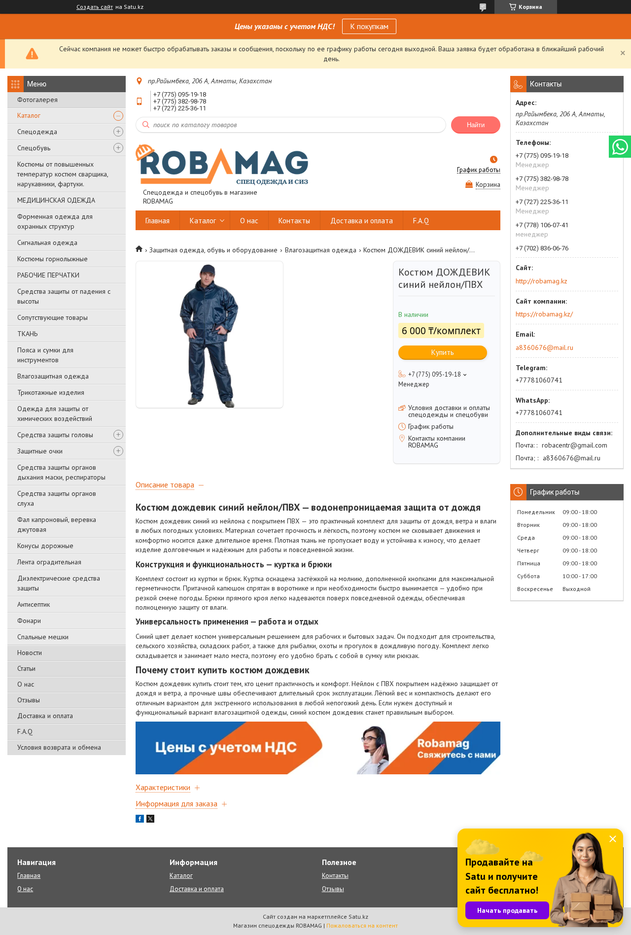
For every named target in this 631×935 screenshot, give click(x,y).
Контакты (294, 220)
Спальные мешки (43, 636)
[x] (150, 820)
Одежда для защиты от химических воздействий (54, 413)
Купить (442, 352)
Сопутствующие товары (52, 317)
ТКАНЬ (27, 333)
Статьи (26, 668)
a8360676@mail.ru (544, 347)
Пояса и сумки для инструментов (45, 355)
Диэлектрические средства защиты (58, 583)
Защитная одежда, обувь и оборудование (213, 249)
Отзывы (28, 699)
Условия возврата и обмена (59, 747)
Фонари (29, 620)
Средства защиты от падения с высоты (63, 296)
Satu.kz (358, 916)
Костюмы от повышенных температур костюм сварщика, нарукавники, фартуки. (62, 174)
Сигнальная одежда (47, 242)
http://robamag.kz (541, 281)
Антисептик (33, 604)
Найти (476, 125)
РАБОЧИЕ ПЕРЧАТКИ (48, 275)
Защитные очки (40, 451)
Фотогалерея (37, 99)
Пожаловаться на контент (362, 925)
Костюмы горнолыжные (52, 258)
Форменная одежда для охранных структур (55, 221)
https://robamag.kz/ (544, 314)
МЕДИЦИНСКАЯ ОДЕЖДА (56, 200)
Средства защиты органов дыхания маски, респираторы (61, 472)
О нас (25, 684)
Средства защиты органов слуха (56, 498)
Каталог (28, 115)
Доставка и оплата (45, 715)
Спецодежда (37, 131)
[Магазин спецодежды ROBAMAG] (222, 164)
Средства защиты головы (55, 434)
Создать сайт (94, 6)
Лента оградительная (49, 561)
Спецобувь (33, 147)
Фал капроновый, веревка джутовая (56, 524)
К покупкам (369, 26)
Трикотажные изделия (50, 392)
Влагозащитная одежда (53, 376)
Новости (29, 652)
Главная (157, 220)
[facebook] (140, 820)
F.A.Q (25, 731)
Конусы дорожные (45, 545)
